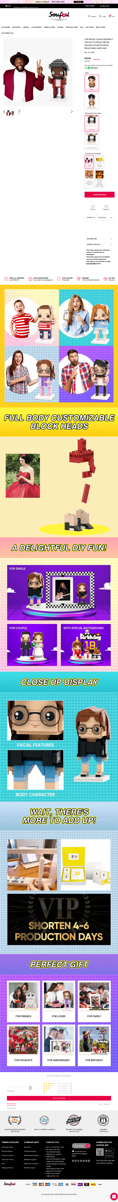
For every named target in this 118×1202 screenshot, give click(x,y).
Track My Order (7, 1147)
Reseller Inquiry (29, 1168)
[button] (91, 16)
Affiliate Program (30, 1159)
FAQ (3, 1163)
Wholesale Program (31, 1155)
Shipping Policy (7, 1168)
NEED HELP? (106, 6)
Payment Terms (7, 1159)
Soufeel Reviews (30, 1151)
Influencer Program (31, 1163)
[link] (5, 27)
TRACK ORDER (89, 6)
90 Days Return (7, 1151)
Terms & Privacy (8, 1155)
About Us (27, 1147)
